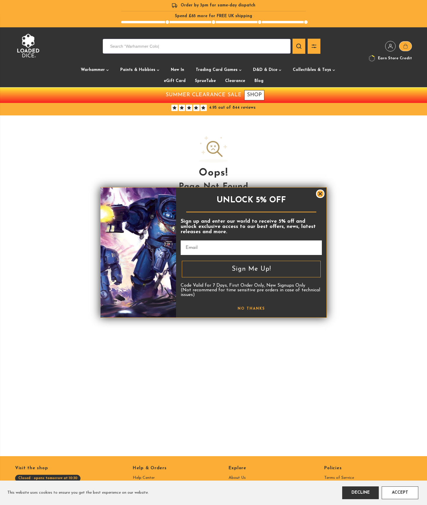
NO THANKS (251, 309)
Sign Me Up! (251, 269)
